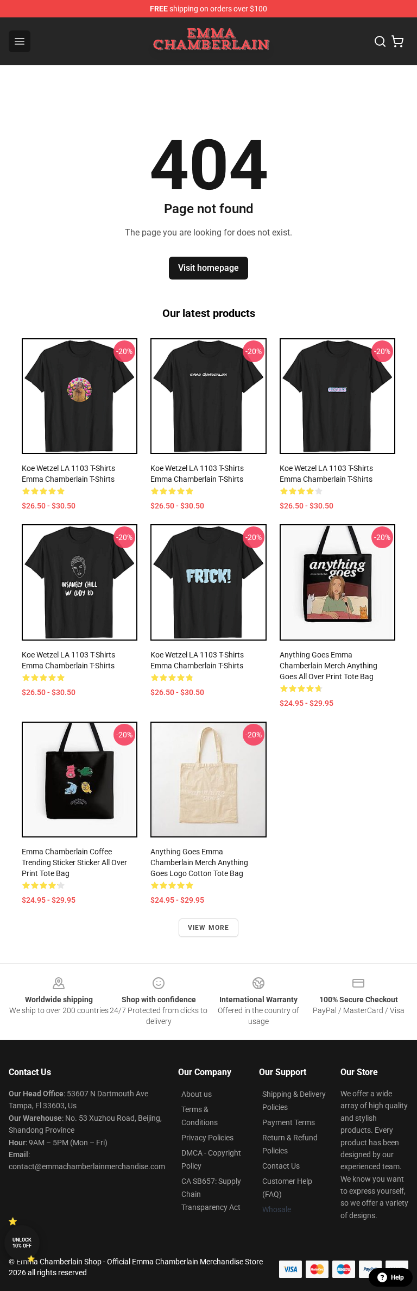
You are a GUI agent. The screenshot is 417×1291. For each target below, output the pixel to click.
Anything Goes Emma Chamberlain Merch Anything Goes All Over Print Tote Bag (328, 665)
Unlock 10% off (21, 1243)
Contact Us (281, 1166)
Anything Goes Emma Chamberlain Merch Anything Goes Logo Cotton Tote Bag (199, 862)
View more (209, 928)
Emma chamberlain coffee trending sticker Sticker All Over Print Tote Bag (74, 862)
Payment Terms (288, 1122)
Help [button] (397, 1277)
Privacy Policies (207, 1137)
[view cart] (397, 41)
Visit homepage (208, 268)
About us (196, 1094)
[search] (380, 41)
